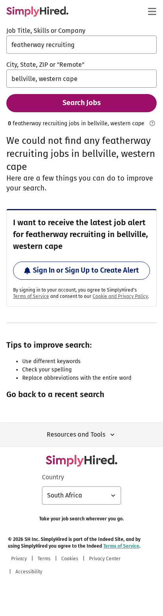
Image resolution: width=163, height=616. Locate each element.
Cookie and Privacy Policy (120, 296)
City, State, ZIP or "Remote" (45, 64)
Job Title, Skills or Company (45, 30)
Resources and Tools (76, 434)
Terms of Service (31, 296)
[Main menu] (152, 11)
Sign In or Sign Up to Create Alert (86, 270)
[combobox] (81, 45)
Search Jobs (82, 102)
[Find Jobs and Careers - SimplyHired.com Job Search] (37, 11)
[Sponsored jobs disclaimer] (152, 123)
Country (53, 477)
